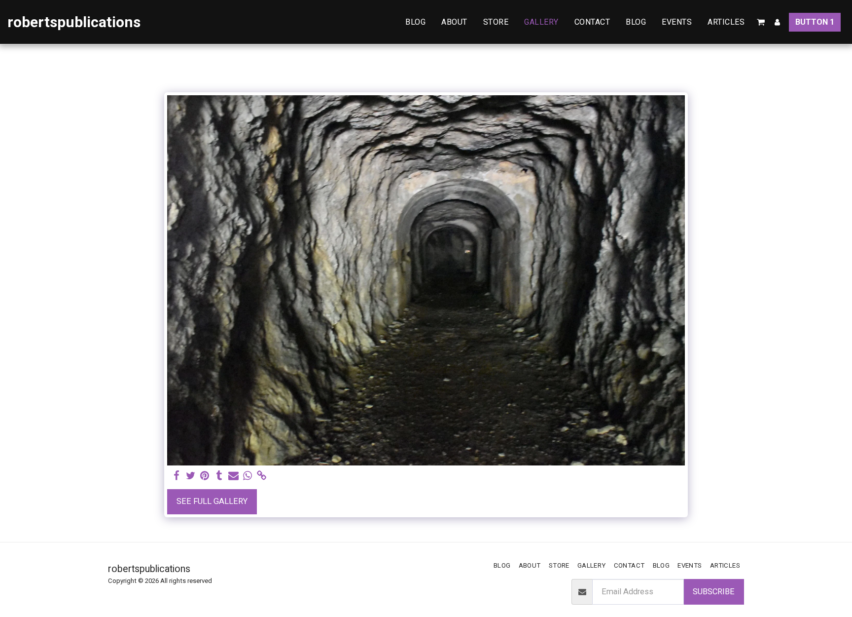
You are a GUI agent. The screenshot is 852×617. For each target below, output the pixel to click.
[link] (262, 476)
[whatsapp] (248, 476)
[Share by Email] (233, 476)
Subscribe (714, 591)
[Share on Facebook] (176, 476)
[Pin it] (205, 476)
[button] (761, 22)
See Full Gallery (212, 501)
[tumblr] (219, 476)
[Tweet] (190, 476)
